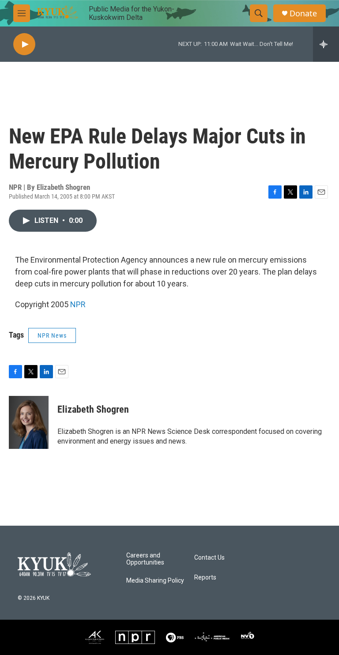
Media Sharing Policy (155, 580)
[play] (24, 44)
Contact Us (209, 557)
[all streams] (326, 44)
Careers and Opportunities (145, 559)
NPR (78, 304)
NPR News (52, 335)
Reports (205, 577)
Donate (303, 13)
